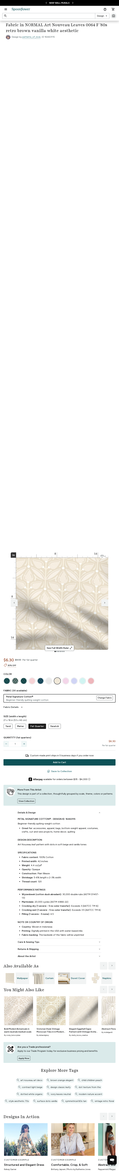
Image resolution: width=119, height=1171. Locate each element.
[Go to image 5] (62, 651)
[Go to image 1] (55, 651)
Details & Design (59, 812)
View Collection (26, 801)
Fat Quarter (37, 726)
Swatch (54, 726)
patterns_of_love (31, 37)
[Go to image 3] (58, 651)
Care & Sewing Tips (59, 942)
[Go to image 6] (63, 651)
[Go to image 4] (60, 651)
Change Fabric (105, 698)
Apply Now (24, 1058)
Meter (20, 726)
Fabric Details (13, 707)
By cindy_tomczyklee (12, 1035)
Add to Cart (59, 762)
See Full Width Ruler (59, 648)
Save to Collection (59, 771)
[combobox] (102, 16)
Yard (8, 726)
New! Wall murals (59, 3)
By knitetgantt (107, 1032)
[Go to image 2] (56, 651)
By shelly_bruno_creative (78, 1035)
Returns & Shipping (59, 949)
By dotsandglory (43, 1035)
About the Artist (59, 956)
